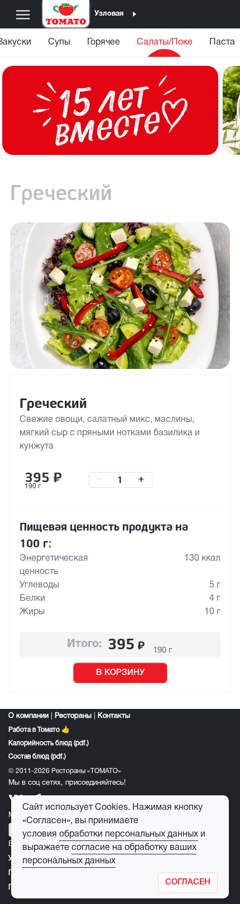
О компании (28, 716)
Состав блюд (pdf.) (37, 757)
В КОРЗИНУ (120, 673)
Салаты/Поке (165, 42)
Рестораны (73, 716)
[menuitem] (59, 45)
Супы (59, 42)
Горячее (103, 42)
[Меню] (23, 14)
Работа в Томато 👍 (39, 730)
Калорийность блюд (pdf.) (48, 743)
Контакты (114, 716)
